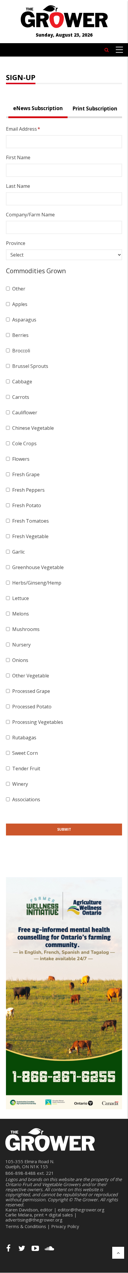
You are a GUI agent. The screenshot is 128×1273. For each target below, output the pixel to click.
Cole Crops (24, 443)
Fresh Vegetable (30, 536)
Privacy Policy (65, 1226)
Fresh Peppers (28, 490)
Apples (19, 304)
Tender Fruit (26, 768)
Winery (20, 784)
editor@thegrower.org (81, 1210)
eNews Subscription (38, 108)
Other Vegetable (30, 675)
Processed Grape (31, 691)
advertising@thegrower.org (34, 1220)
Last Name (18, 186)
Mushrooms (26, 629)
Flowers (20, 459)
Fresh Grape (26, 474)
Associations (26, 799)
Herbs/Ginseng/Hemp (36, 583)
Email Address (21, 129)
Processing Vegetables (37, 722)
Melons (20, 613)
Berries (20, 335)
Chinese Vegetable (33, 428)
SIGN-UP (20, 77)
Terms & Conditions (25, 1226)
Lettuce (20, 598)
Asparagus (24, 319)
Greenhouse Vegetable (38, 567)
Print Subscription (94, 108)
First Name (18, 157)
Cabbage (22, 381)
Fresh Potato (26, 505)
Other (18, 288)
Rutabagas (24, 737)
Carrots (20, 397)
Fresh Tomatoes (30, 521)
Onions (20, 660)
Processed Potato (31, 706)
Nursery (21, 644)
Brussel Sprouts (30, 366)
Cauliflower (24, 412)
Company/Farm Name (30, 214)
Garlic (18, 552)
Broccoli (21, 350)
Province (15, 243)
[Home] (64, 16)
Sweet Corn (25, 753)
